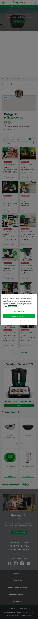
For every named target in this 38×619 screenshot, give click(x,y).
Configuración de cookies (19, 321)
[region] (19, 309)
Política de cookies (12, 306)
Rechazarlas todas (19, 311)
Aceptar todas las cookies (19, 316)
